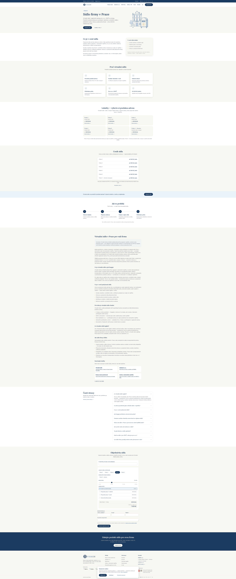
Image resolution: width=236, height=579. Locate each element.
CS (140, 1)
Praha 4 (112, 472)
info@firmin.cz (97, 1)
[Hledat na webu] (142, 5)
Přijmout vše (102, 575)
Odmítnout (111, 575)
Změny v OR (129, 4)
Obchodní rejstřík (125, 561)
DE (148, 1)
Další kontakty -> (141, 564)
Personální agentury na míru (110, 565)
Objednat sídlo (87, 27)
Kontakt (138, 4)
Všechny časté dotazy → (88, 399)
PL (152, 1)
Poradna (136, 1)
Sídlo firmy (123, 4)
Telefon (127, 512)
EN (142, 1)
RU (146, 1)
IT (150, 1)
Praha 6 (123, 472)
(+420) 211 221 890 (90, 1)
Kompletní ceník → (118, 185)
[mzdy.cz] (91, 569)
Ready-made (110, 4)
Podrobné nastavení (121, 575)
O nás (123, 565)
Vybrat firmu (148, 4)
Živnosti (123, 559)
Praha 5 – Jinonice (103, 477)
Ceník (134, 4)
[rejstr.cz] (85, 569)
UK (144, 1)
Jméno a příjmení (101, 512)
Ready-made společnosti (110, 557)
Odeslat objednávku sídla (104, 526)
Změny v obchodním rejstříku (111, 563)
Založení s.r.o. (117, 4)
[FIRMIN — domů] (87, 4)
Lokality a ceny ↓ (98, 27)
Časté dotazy (124, 563)
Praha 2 (101, 472)
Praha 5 (117, 472)
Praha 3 (106, 472)
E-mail (112, 512)
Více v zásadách (124, 572)
